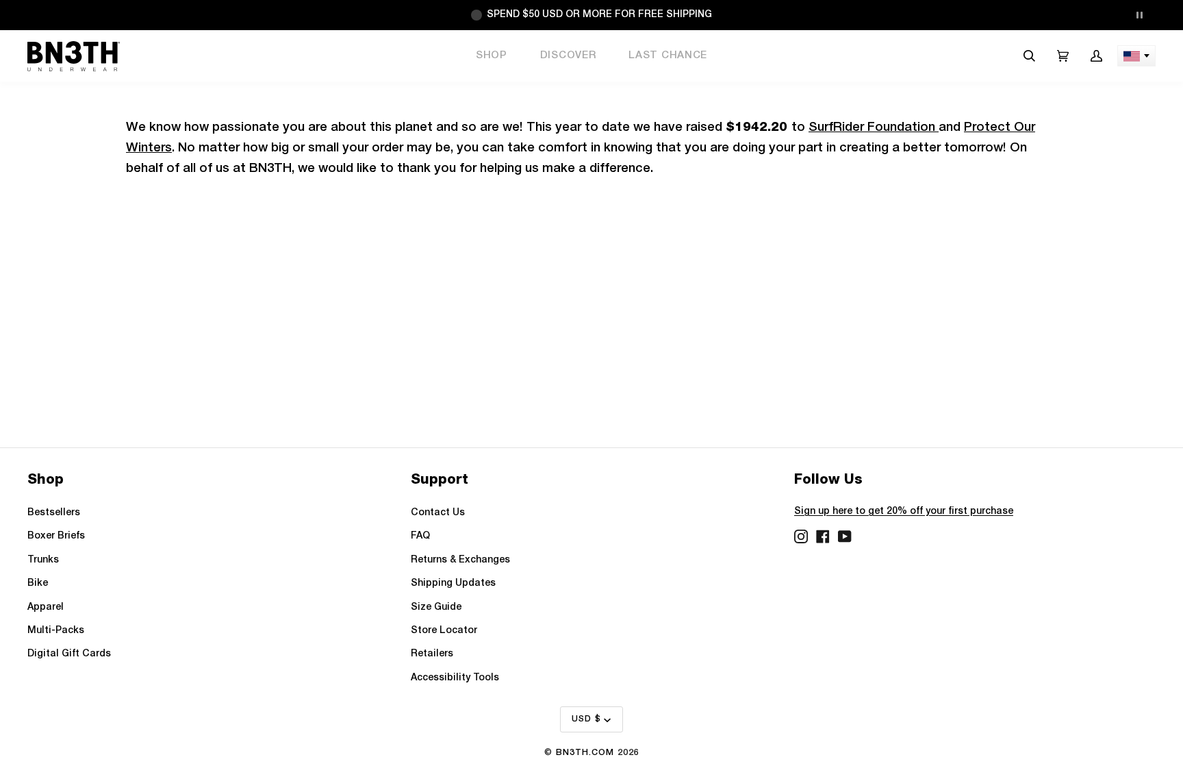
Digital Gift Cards (69, 654)
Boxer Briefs (56, 536)
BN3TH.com (585, 752)
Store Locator (444, 630)
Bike (37, 583)
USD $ (586, 719)
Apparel (45, 607)
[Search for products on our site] (1029, 56)
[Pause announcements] (1139, 15)
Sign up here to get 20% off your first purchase (903, 511)
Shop (491, 55)
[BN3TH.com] (73, 56)
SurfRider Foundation (874, 128)
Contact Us (438, 512)
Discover (568, 55)
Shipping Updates (453, 583)
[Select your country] (1136, 55)
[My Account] (1096, 56)
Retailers (432, 654)
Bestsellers (53, 512)
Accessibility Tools (455, 678)
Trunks (43, 560)
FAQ (420, 536)
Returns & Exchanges (460, 560)
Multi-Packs (55, 630)
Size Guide (436, 607)
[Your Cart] (1063, 56)
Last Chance (667, 55)
